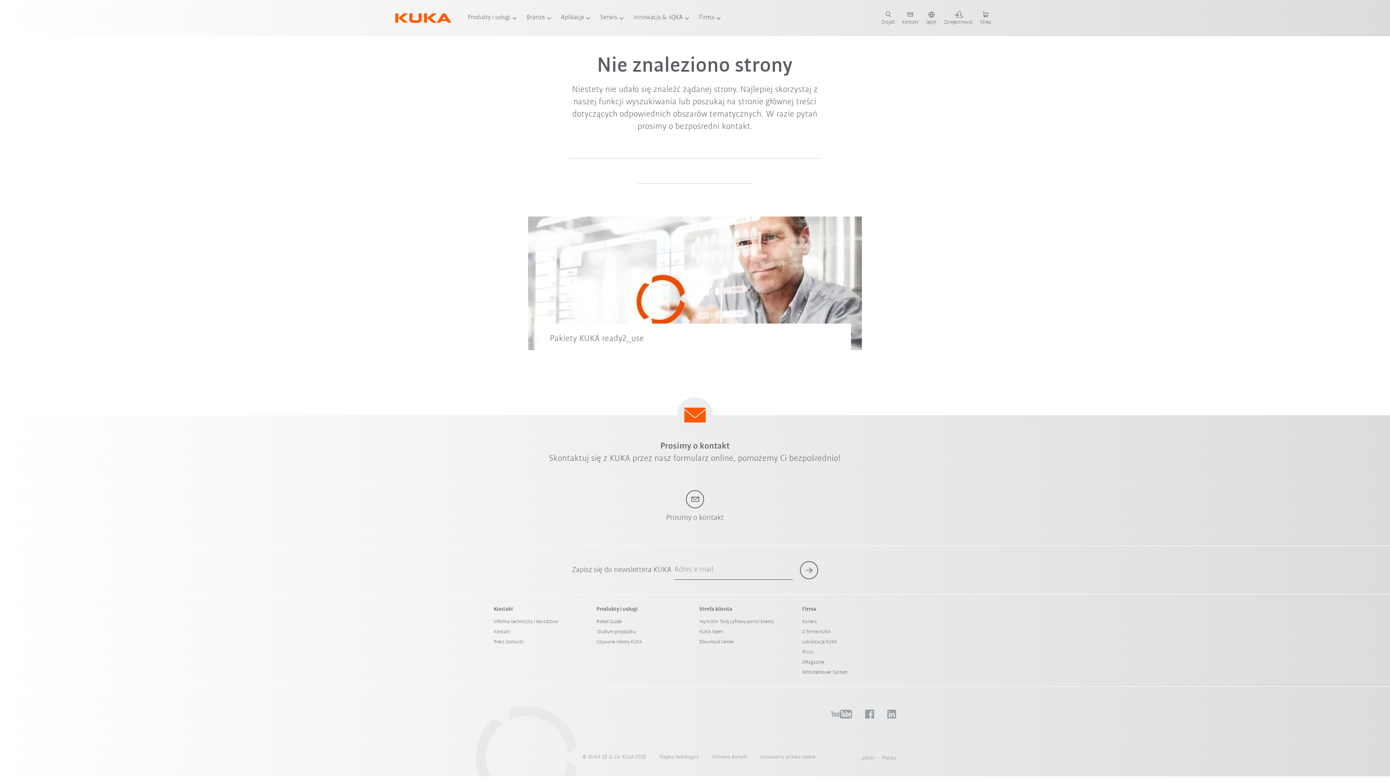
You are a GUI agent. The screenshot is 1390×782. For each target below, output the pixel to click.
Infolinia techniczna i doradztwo (526, 622)
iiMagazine (813, 662)
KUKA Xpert (711, 632)
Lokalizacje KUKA (819, 642)
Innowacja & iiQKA (658, 17)
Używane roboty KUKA (619, 642)
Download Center (716, 642)
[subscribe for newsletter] (809, 570)
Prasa (808, 652)
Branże (536, 17)
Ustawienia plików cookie (788, 757)
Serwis (608, 17)
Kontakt (502, 632)
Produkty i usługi (489, 17)
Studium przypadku (616, 632)
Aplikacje (572, 17)
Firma (706, 17)
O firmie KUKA (816, 632)
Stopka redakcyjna (679, 757)
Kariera (809, 622)
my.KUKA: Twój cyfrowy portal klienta (736, 622)
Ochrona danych (729, 757)
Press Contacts (509, 642)
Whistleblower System (824, 672)
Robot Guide (609, 622)
